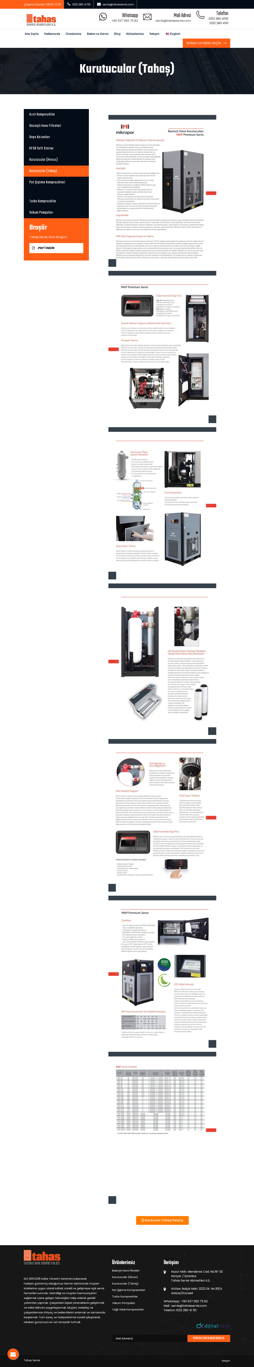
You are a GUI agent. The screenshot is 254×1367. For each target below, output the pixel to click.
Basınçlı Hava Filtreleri (45, 126)
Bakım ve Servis (98, 34)
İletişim (154, 34)
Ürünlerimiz (73, 34)
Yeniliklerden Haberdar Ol (209, 1338)
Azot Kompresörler (42, 114)
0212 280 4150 (218, 19)
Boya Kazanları (39, 137)
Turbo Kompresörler (42, 201)
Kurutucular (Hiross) (43, 160)
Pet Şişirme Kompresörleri (47, 182)
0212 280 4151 (219, 23)
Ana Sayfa (32, 34)
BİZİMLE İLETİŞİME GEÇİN (204, 43)
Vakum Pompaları (41, 212)
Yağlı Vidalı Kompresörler (128, 1309)
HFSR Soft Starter (41, 148)
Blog (117, 34)
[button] (162, 1220)
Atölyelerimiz (135, 34)
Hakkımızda (52, 34)
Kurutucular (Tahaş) (43, 171)
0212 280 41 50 (186, 1310)
